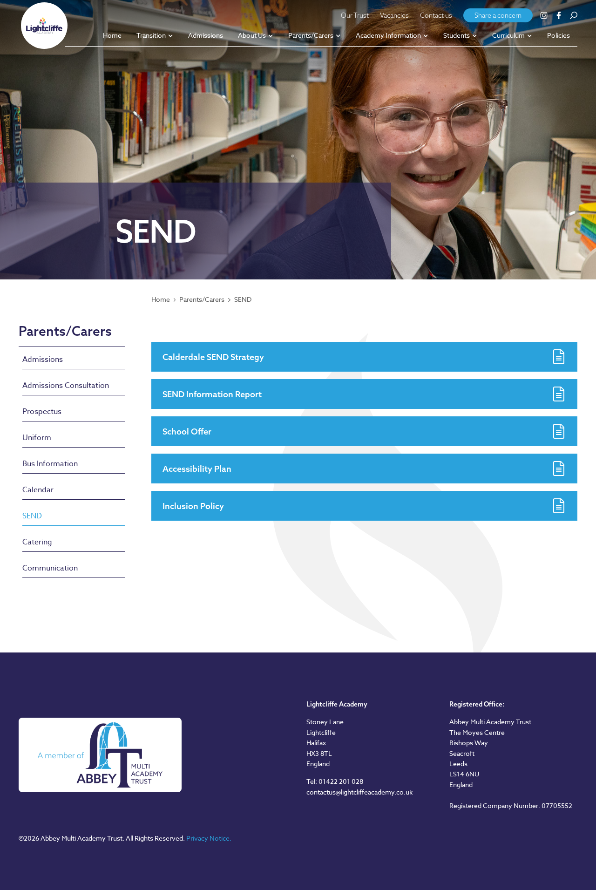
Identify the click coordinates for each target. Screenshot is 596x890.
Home (160, 299)
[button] (155, 36)
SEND (242, 299)
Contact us (436, 15)
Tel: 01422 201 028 (334, 781)
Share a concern (498, 15)
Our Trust (355, 15)
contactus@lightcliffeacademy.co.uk (359, 792)
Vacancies (394, 15)
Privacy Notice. (208, 838)
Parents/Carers (201, 299)
